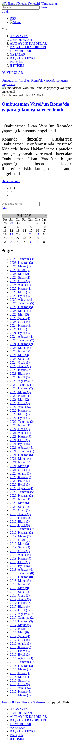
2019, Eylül (20, 525)
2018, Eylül (20, 566)
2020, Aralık (20, 473)
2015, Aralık (20, 688)
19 (11, 234)
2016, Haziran (21, 665)
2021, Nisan (20, 462)
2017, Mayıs (20, 625)
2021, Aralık (20, 432)
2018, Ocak (20, 595)
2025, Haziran (21, 307)
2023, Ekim (20, 373)
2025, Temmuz (22, 303)
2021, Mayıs (20, 458)
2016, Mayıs (20, 669)
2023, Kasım (20, 370)
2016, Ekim (20, 651)
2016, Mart (19, 676)
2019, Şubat (20, 547)
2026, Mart (19, 273)
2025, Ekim (20, 292)
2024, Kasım (20, 325)
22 (30, 234)
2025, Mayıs (20, 310)
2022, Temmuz (22, 421)
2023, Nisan (20, 395)
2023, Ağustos (21, 381)
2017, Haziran (21, 621)
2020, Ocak (20, 510)
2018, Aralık (20, 554)
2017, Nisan (20, 628)
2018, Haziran (21, 577)
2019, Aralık (20, 514)
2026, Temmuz (22, 259)
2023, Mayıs (20, 392)
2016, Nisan (20, 673)
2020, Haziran (21, 495)
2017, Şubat (20, 636)
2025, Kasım (20, 288)
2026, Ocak (20, 281)
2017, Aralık (20, 599)
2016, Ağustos (21, 658)
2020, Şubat (20, 506)
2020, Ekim (20, 481)
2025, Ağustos (21, 299)
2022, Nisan (20, 425)
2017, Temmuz (22, 617)
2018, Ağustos (21, 569)
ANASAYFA (19, 36)
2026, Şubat (20, 277)
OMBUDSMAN (21, 39)
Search (44, 7)
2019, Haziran (21, 532)
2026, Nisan (20, 270)
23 (37, 234)
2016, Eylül (20, 654)
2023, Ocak (20, 403)
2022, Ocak (20, 429)
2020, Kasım (20, 477)
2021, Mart (19, 466)
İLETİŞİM (17, 65)
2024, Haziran (21, 344)
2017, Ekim (20, 606)
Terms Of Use (11, 702)
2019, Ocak (20, 551)
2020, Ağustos (21, 488)
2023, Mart (19, 399)
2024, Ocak (20, 362)
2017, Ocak (20, 639)
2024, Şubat (20, 358)
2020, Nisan (20, 499)
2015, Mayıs (20, 695)
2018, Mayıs (20, 580)
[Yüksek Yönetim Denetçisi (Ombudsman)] (30, 3)
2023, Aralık (20, 366)
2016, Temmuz (22, 662)
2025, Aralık (20, 285)
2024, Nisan (20, 351)
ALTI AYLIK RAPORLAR (28, 43)
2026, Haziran (21, 262)
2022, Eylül (20, 418)
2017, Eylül (20, 610)
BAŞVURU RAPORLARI (28, 47)
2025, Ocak (20, 322)
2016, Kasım (20, 647)
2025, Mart (19, 314)
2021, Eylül (20, 444)
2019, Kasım (20, 517)
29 (11, 223)
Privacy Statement (34, 702)
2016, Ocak (20, 684)
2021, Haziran (21, 455)
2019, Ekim (20, 521)
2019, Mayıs (20, 536)
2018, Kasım (20, 558)
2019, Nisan (20, 540)
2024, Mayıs (20, 347)
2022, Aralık (20, 407)
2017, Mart (19, 632)
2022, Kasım (20, 410)
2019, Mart (19, 543)
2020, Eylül (20, 484)
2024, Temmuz (22, 340)
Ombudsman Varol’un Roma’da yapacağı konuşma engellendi (35, 106)
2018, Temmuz (22, 573)
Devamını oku (11, 181)
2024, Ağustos (21, 336)
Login (5, 11)
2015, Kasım (20, 691)
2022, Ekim (20, 414)
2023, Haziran (21, 388)
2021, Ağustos (21, 447)
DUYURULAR (20, 51)
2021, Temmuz (22, 451)
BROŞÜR (16, 62)
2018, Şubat (20, 591)
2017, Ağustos (21, 614)
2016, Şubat (20, 680)
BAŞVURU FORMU (24, 58)
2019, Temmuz (22, 529)
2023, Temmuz (22, 384)
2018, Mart (19, 588)
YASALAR (17, 54)
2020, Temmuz (22, 492)
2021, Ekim (20, 440)
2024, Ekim (20, 329)
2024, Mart (19, 355)
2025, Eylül (20, 296)
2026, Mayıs (20, 266)
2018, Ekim (20, 562)
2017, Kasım (20, 603)
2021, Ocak (20, 469)
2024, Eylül (20, 333)
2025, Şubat (20, 318)
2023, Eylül (20, 377)
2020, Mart (19, 503)
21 (24, 234)
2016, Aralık (20, 643)
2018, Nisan (20, 584)
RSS (13, 18)
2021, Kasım (20, 436)
